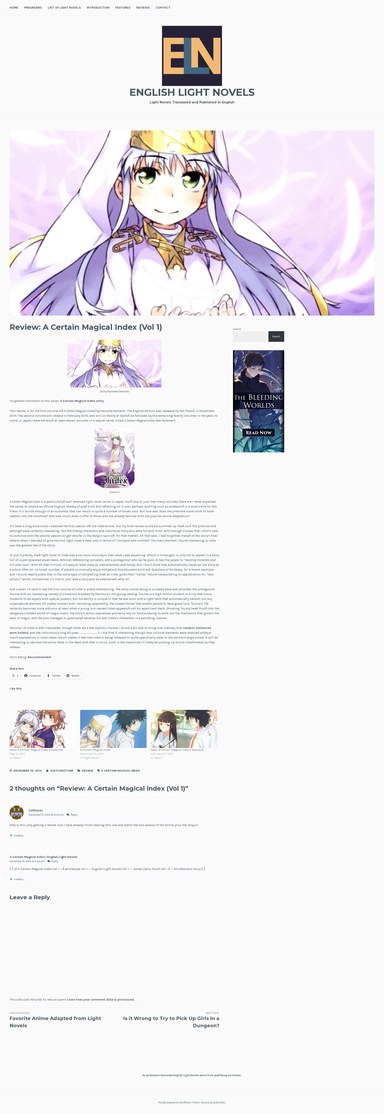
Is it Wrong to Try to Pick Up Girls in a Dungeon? (171, 1019)
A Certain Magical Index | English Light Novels (43, 857)
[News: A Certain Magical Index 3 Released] (43, 729)
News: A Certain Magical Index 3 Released (36, 750)
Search (237, 329)
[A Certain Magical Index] (113, 729)
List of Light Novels (64, 7)
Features (122, 7)
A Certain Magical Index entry (82, 401)
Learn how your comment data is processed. (100, 999)
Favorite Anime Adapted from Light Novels (55, 1019)
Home (14, 7)
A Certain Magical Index (95, 750)
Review (87, 770)
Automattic (219, 1102)
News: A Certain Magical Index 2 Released (177, 750)
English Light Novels (192, 92)
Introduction (98, 7)
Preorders (33, 7)
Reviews (143, 7)
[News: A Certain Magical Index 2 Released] (184, 729)
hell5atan (36, 810)
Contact (163, 7)
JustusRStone (61, 770)
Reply (74, 814)
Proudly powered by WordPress (174, 1102)
